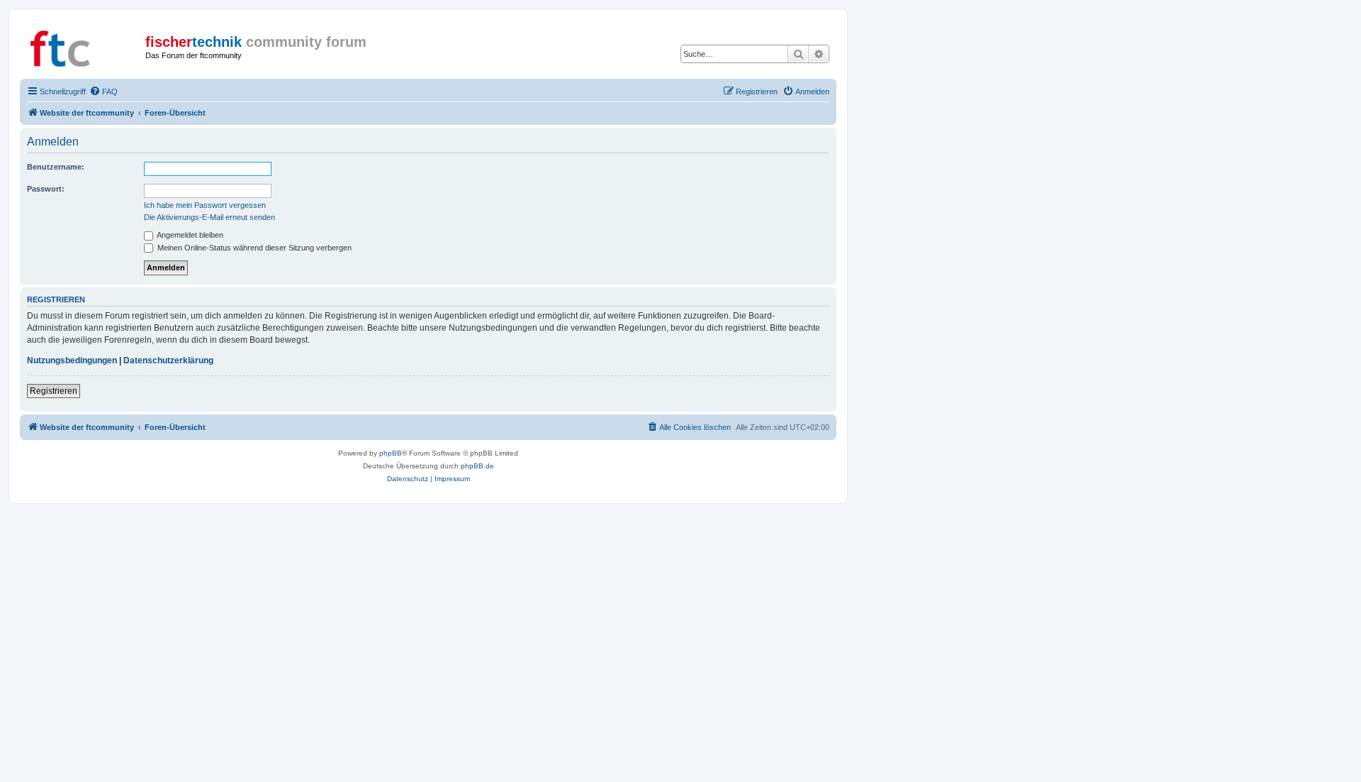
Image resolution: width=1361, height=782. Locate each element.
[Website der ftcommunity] (84, 46)
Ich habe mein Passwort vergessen (205, 205)
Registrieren (53, 391)
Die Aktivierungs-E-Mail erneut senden (209, 217)
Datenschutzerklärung (168, 360)
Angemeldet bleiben (189, 235)
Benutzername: (55, 167)
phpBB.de (477, 466)
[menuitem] (103, 91)
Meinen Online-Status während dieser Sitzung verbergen (253, 247)
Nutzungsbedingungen (72, 360)
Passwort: (46, 189)
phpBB (390, 453)
